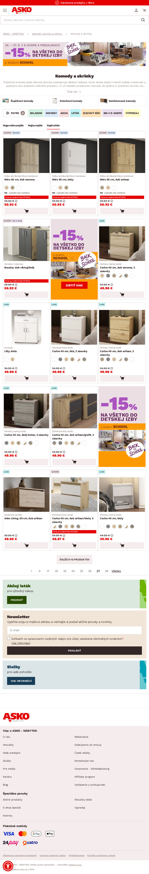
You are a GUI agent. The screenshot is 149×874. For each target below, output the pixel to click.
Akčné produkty (12, 799)
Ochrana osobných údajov (53, 855)
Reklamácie (81, 736)
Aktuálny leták (83, 799)
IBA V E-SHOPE (113, 113)
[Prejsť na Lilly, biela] (26, 327)
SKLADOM (36, 113)
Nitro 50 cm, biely (69, 178)
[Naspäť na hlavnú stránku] (22, 10)
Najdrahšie (53, 125)
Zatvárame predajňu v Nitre (77, 2)
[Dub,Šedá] (126, 275)
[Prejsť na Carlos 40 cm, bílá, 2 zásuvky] (74, 327)
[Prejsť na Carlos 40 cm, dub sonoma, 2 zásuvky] (122, 243)
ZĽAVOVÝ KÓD (91, 113)
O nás (6, 736)
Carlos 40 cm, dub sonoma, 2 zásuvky (117, 268)
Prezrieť (17, 600)
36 (90, 571)
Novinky (7, 815)
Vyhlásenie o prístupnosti (89, 784)
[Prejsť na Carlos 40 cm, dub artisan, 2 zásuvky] (122, 327)
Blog (5, 784)
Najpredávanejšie (13, 125)
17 (48, 571)
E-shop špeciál (12, 807)
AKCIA (64, 113)
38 (106, 571)
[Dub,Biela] (120, 275)
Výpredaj (79, 807)
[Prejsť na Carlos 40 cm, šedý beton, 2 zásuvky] (26, 411)
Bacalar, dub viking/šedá (19, 266)
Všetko (116, 571)
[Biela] (18, 187)
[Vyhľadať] (144, 20)
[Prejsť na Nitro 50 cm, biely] (74, 155)
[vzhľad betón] (108, 275)
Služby (7, 760)
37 (98, 571)
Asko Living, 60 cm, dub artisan (23, 517)
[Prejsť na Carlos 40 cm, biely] (122, 494)
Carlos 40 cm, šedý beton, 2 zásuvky (26, 433)
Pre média (9, 768)
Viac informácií (20, 643)
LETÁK (75, 113)
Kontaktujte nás (84, 760)
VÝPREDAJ (132, 113)
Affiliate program (84, 776)
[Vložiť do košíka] (26, 211)
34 (73, 571)
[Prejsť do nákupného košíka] (144, 10)
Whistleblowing (76, 855)
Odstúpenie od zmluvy (87, 744)
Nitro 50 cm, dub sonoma (21, 178)
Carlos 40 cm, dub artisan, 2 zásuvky (117, 351)
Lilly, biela (10, 349)
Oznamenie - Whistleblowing (91, 768)
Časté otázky (82, 752)
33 (65, 571)
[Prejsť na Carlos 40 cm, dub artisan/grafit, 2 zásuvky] (74, 411)
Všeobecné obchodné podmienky (20, 855)
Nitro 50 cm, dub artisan (117, 178)
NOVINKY (51, 113)
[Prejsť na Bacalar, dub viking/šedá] (26, 243)
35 (81, 571)
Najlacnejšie (35, 125)
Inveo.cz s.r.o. (75, 864)
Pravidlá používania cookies (101, 855)
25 (56, 571)
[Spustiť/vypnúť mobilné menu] (5, 10)
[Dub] (6, 187)
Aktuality (8, 744)
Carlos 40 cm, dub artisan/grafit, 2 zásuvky (73, 435)
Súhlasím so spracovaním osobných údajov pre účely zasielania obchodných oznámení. (66, 638)
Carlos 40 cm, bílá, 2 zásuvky (69, 349)
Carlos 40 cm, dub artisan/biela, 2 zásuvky (72, 518)
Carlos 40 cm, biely (111, 517)
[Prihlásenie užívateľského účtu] (136, 10)
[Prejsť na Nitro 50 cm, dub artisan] (122, 155)
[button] (8, 866)
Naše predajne (11, 752)
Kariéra (7, 776)
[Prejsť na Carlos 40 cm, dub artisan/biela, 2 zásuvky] (74, 494)
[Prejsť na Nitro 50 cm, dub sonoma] (26, 155)
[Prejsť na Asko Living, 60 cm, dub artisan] (26, 494)
